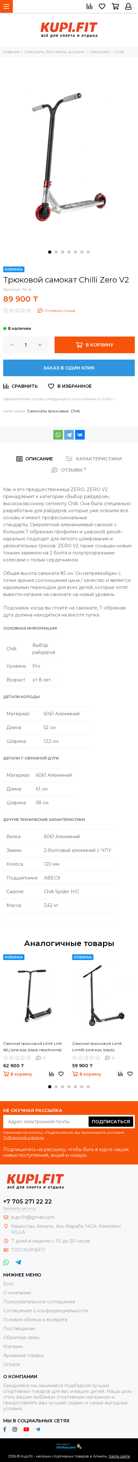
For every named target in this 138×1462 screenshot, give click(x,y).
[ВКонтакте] (80, 435)
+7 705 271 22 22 (27, 1201)
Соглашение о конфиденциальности (45, 1311)
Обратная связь (21, 1337)
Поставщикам (19, 1328)
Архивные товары (23, 1355)
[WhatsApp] (58, 435)
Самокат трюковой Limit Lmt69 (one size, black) (97, 1046)
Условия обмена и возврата (35, 1320)
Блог (8, 1284)
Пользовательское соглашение (39, 1302)
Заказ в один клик (69, 368)
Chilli (75, 411)
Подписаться (111, 1121)
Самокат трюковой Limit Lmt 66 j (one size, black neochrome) (32, 1046)
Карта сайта (119, 1456)
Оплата (11, 1364)
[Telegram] (69, 435)
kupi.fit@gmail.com (33, 1217)
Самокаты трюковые (48, 411)
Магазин (13, 1346)
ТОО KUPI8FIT (29, 1250)
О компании (17, 1293)
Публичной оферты (23, 1137)
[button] (49, 252)
